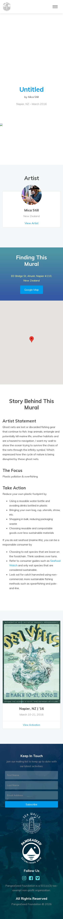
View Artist (31, 223)
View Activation (31, 724)
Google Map (31, 289)
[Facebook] (31, 878)
